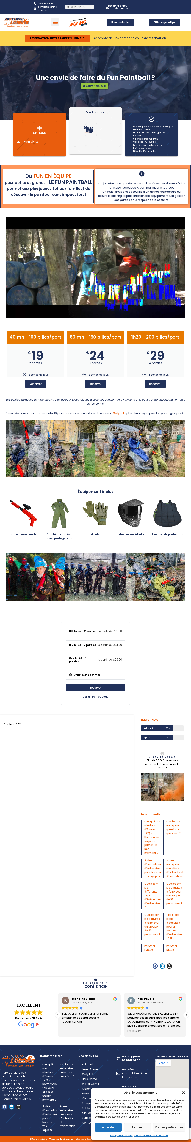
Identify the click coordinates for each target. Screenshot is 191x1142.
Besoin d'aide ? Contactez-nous (117, 7)
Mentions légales (86, 1139)
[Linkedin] (162, 966)
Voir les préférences (169, 1127)
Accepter (108, 1127)
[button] (183, 1092)
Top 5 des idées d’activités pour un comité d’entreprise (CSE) (174, 926)
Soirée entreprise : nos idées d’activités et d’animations (174, 868)
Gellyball (118, 413)
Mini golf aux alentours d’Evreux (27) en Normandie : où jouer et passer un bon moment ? (152, 837)
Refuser (137, 1127)
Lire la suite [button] (69, 1031)
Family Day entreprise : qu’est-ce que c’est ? (173, 827)
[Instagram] (169, 966)
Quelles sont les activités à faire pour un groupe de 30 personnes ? (152, 924)
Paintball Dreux (171, 948)
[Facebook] (155, 966)
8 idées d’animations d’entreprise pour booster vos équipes (152, 868)
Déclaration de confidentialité (151, 1135)
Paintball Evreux (149, 948)
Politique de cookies (121, 1135)
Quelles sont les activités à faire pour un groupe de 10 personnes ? (174, 893)
